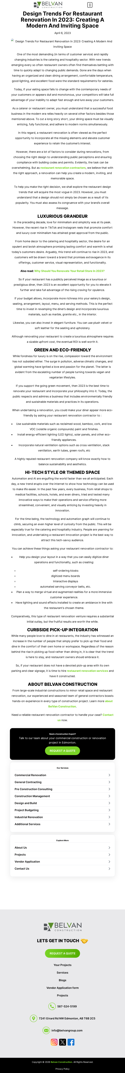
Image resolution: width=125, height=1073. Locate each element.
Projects (62, 995)
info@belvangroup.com (67, 1030)
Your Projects (62, 965)
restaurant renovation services (87, 670)
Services (62, 972)
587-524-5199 (67, 1006)
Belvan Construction (61, 1062)
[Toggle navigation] (89, 5)
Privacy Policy (62, 1069)
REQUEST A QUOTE (62, 750)
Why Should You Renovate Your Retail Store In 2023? (69, 271)
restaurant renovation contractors (63, 167)
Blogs (62, 980)
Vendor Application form (62, 987)
